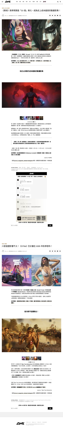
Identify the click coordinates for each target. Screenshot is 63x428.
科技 (30, 1)
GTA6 (49, 400)
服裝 (23, 1)
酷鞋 (20, 1)
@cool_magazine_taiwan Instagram (23, 160)
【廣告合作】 (39, 422)
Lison (8, 15)
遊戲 (37, 1)
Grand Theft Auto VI (39, 400)
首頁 (3, 8)
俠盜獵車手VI (28, 401)
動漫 (8, 8)
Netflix (22, 168)
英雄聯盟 (13, 170)
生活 (40, 1)
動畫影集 (31, 168)
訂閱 (50, 225)
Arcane (38, 167)
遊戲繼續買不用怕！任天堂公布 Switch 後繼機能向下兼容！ (31, 387)
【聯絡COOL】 (34, 422)
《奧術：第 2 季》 (22, 167)
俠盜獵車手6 (22, 401)
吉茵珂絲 (35, 168)
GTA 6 (46, 400)
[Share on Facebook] (50, 15)
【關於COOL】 (28, 422)
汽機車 (33, 1)
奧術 (38, 168)
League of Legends (15, 168)
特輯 (17, 1)
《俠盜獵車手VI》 (22, 400)
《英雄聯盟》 (34, 167)
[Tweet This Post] (52, 15)
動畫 (28, 168)
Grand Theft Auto (30, 400)
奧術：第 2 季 (43, 168)
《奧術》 (28, 167)
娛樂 (26, 1)
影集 (47, 168)
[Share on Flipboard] (55, 15)
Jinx (42, 167)
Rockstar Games (15, 401)
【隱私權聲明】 (44, 422)
